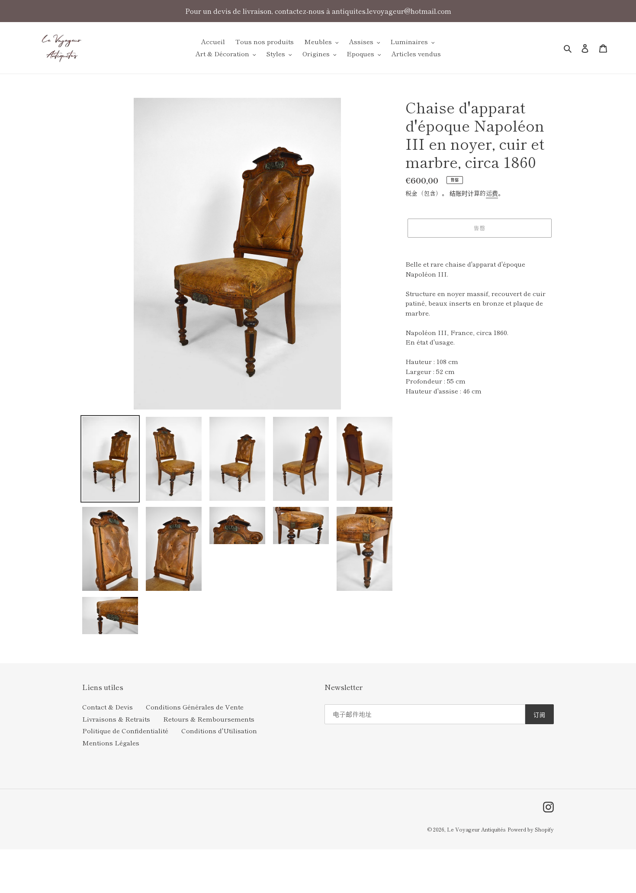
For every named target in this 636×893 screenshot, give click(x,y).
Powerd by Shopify (531, 829)
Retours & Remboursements (208, 718)
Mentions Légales (110, 742)
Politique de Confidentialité (125, 730)
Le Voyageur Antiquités (476, 829)
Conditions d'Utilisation (219, 730)
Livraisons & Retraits (116, 718)
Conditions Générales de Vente (195, 706)
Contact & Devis (107, 706)
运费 (492, 193)
